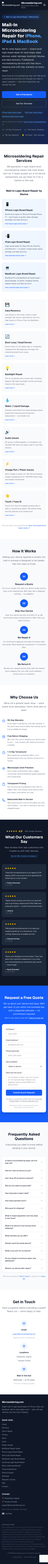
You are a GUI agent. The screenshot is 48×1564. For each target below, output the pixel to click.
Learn (4, 1441)
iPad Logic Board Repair (11, 1455)
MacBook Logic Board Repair (13, 1459)
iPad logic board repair (33, 112)
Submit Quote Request (24, 1092)
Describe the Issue (14, 1073)
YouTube (8, 1513)
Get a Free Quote (24, 94)
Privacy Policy (14, 1101)
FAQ (3, 1483)
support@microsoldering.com (24, 1334)
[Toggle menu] (44, 4)
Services (5, 1428)
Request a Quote (8, 1479)
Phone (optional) (12, 1051)
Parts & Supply (8, 1473)
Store (4, 1438)
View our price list (36, 1018)
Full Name (10, 1029)
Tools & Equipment (9, 1469)
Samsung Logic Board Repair (13, 1462)
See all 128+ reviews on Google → (24, 856)
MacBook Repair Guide (11, 1448)
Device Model (12, 1062)
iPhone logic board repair (12, 112)
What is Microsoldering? (11, 1466)
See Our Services (24, 103)
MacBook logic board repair (13, 116)
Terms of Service (28, 1101)
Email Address (12, 1040)
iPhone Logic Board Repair (12, 1452)
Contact (5, 1486)
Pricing (4, 1435)
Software (5, 1476)
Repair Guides (7, 1445)
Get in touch (24, 1276)
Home (4, 1424)
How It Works (7, 1431)
